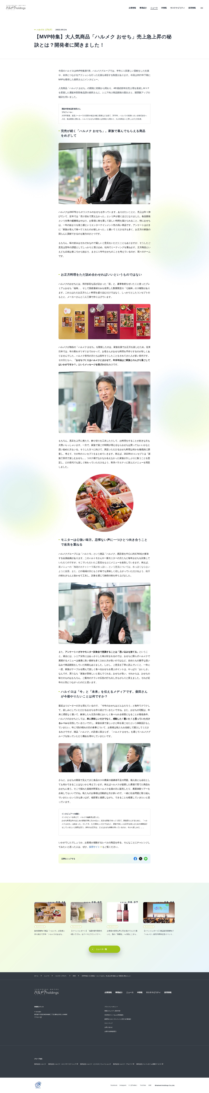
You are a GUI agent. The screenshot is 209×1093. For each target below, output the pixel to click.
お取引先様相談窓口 (110, 1031)
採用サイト (94, 847)
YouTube (143, 1085)
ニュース (154, 8)
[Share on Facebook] (135, 858)
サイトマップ (108, 1023)
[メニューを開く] (202, 8)
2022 (74, 976)
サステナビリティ (177, 8)
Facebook (114, 1085)
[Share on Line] (145, 858)
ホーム (36, 976)
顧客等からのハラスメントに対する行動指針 (117, 1019)
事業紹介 (143, 8)
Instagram (123, 1085)
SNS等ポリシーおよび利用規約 (113, 1015)
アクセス (37, 1017)
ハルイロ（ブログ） (61, 976)
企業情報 (132, 8)
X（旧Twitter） (133, 1085)
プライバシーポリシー (111, 1007)
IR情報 (164, 8)
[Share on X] (140, 858)
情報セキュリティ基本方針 (112, 1011)
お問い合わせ (108, 1027)
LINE (149, 1085)
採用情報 (192, 8)
